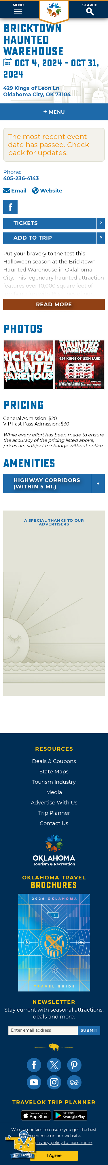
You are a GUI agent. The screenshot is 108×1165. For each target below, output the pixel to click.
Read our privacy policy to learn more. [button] (54, 1142)
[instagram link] (54, 1082)
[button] (18, 9)
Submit (89, 1030)
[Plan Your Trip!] (20, 1145)
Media (54, 792)
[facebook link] (34, 1065)
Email (18, 191)
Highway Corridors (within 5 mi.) (47, 483)
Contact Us (54, 823)
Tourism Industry (54, 782)
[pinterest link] (74, 1065)
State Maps (54, 772)
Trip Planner (54, 813)
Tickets (26, 223)
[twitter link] (54, 1065)
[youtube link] (34, 1082)
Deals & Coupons (54, 761)
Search (90, 5)
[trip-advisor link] (74, 1082)
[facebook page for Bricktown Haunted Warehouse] (10, 207)
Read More (54, 304)
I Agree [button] (54, 1155)
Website (51, 191)
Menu (18, 5)
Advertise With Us (54, 803)
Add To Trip (33, 238)
